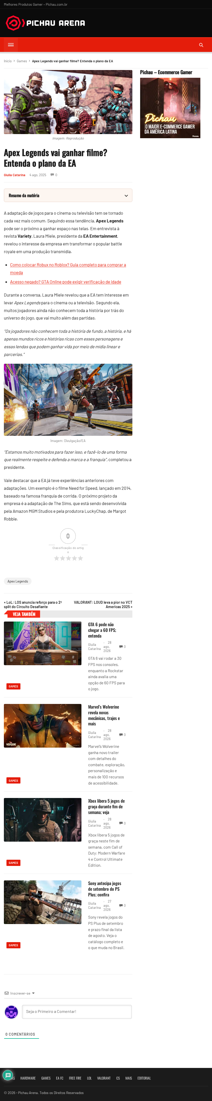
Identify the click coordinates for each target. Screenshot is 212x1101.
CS (118, 1078)
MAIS (128, 1078)
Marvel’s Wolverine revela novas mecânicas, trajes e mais (104, 715)
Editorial (144, 1078)
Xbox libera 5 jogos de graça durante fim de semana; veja (106, 806)
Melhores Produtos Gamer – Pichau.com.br (35, 4)
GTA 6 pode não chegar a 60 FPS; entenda (102, 630)
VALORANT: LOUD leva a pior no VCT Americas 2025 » (103, 604)
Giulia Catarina (14, 175)
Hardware (28, 1078)
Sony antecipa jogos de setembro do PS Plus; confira (104, 889)
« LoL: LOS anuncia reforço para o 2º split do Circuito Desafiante (33, 604)
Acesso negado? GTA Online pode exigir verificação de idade (65, 281)
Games (22, 61)
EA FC (59, 1078)
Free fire (75, 1078)
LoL (89, 1078)
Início (8, 61)
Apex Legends (17, 581)
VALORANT (104, 1078)
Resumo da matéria (24, 195)
